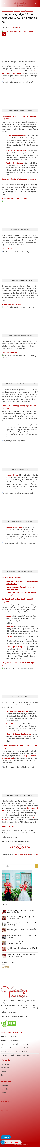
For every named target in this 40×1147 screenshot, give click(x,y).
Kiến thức (17, 11)
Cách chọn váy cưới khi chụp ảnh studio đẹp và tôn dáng (22, 924)
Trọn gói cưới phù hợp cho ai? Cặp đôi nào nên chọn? (21, 936)
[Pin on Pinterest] (24, 847)
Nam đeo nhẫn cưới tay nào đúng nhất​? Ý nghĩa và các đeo (21, 917)
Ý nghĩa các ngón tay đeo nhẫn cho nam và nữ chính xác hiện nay (22, 943)
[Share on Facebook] (15, 847)
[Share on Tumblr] (28, 847)
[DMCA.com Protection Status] (8, 1023)
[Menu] (3, 3)
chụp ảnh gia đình (7, 11)
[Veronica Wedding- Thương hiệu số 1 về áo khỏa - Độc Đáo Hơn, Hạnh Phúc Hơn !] (20, 3)
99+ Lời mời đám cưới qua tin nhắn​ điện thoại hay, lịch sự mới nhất (21, 955)
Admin (18, 27)
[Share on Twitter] (18, 847)
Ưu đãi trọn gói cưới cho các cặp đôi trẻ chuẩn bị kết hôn (20, 911)
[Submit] (36, 866)
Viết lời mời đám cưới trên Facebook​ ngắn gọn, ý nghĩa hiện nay (21, 930)
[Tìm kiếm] (36, 3)
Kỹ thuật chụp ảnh (27, 11)
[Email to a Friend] (21, 847)
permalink (15, 856)
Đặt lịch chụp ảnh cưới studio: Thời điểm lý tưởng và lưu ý (22, 949)
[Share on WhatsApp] (11, 847)
